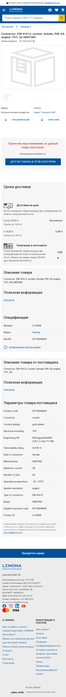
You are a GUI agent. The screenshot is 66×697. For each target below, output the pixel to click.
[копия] (33, 41)
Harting (37, 108)
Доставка (41, 637)
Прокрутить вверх (33, 553)
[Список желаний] (56, 10)
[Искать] (61, 18)
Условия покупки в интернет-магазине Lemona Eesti (46, 653)
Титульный (7, 26)
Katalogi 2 (26, 26)
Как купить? (43, 629)
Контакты (7, 658)
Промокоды (43, 665)
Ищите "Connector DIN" (45, 112)
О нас (5, 654)
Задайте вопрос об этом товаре (25, 347)
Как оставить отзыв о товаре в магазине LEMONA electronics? (17, 630)
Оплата (40, 633)
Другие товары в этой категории (33, 161)
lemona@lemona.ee (13, 533)
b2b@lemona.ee (52, 3)
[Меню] (4, 10)
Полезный (8, 663)
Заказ (39, 661)
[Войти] (50, 10)
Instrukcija (9, 300)
